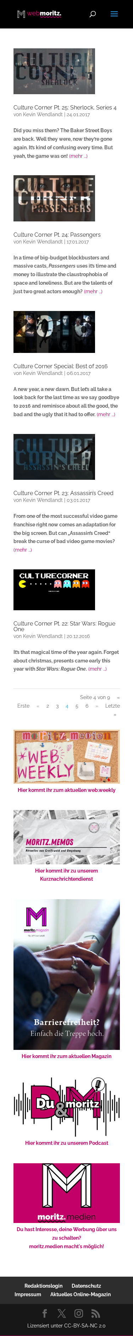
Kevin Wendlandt (43, 114)
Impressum (28, 1294)
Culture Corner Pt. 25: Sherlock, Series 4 (65, 107)
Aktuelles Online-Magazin (80, 1294)
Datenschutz (86, 1286)
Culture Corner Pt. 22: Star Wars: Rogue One (64, 626)
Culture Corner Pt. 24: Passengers (57, 234)
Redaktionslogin (43, 1286)
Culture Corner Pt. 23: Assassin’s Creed (63, 493)
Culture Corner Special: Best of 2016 (60, 366)
